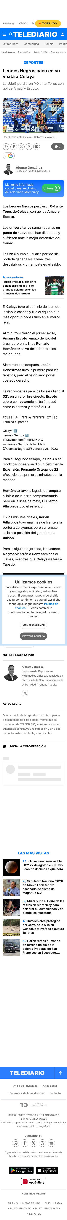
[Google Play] (21, 1170)
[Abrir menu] (4, 34)
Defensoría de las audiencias (26, 1093)
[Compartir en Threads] (29, 146)
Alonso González (29, 167)
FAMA (58, 1203)
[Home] (35, 34)
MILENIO (13, 1203)
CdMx (23, 23)
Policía (48, 44)
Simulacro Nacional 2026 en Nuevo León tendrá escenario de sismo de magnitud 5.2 (43, 887)
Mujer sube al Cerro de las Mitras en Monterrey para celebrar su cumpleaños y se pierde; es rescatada (43, 907)
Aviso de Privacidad (25, 1085)
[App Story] (47, 1170)
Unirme (48, 188)
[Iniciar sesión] (62, 34)
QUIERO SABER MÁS (34, 624)
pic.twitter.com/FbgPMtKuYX (23, 440)
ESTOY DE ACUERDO (33, 636)
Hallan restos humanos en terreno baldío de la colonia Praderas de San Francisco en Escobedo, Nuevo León (41, 948)
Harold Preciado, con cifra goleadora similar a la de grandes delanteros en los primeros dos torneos (19, 287)
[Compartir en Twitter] (21, 146)
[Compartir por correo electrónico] (36, 146)
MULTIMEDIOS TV (20, 1208)
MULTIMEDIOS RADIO (47, 1208)
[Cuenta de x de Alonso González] (25, 693)
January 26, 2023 (45, 448)
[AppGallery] (33, 1181)
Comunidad (31, 44)
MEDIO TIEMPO (31, 1203)
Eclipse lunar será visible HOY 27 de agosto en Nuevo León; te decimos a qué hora (43, 865)
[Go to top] (60, 1073)
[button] (9, 156)
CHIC (47, 1203)
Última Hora (10, 44)
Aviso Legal (50, 1085)
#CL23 (7, 417)
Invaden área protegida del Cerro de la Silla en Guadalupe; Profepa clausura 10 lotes (43, 927)
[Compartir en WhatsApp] (6, 146)
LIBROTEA (35, 1213)
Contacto (55, 1093)
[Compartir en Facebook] (13, 146)
